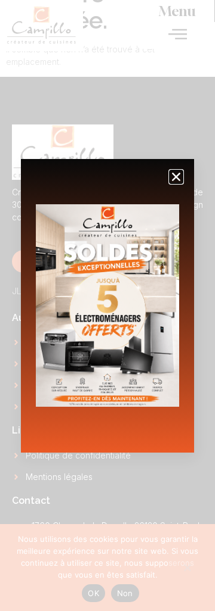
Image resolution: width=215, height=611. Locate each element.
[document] (107, 305)
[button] (176, 177)
